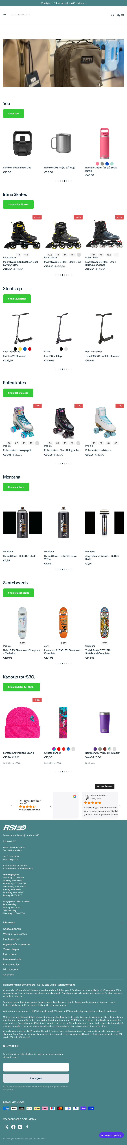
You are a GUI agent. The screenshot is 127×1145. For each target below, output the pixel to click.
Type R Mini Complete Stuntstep (61, 356)
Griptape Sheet (11, 752)
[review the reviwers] (73, 797)
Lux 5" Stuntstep (12, 356)
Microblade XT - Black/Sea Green (103, 262)
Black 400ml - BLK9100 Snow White (19, 557)
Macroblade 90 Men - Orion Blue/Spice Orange (59, 263)
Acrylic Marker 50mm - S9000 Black (61, 557)
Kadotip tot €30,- (12, 763)
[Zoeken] (112, 15)
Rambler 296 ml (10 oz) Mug (27, 167)
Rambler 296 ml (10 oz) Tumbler (61, 752)
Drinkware (49, 763)
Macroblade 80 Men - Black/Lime (21, 262)
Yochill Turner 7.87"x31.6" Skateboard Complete (57, 652)
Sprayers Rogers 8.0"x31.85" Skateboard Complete (100, 652)
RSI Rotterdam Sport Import (27, 1138)
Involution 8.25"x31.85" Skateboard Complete (21, 652)
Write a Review (104, 786)
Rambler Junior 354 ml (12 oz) (110, 167)
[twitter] (6, 1126)
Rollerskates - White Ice (57, 450)
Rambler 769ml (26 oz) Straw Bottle (69, 169)
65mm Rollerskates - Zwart (100, 450)
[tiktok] (27, 1126)
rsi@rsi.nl (13, 859)
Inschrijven (36, 1078)
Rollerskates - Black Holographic (20, 450)
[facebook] (13, 1126)
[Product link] (31, 143)
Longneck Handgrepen (97, 752)
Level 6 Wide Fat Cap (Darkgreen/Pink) (96, 557)
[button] (4, 15)
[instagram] (20, 1126)
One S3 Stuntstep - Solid (98, 356)
